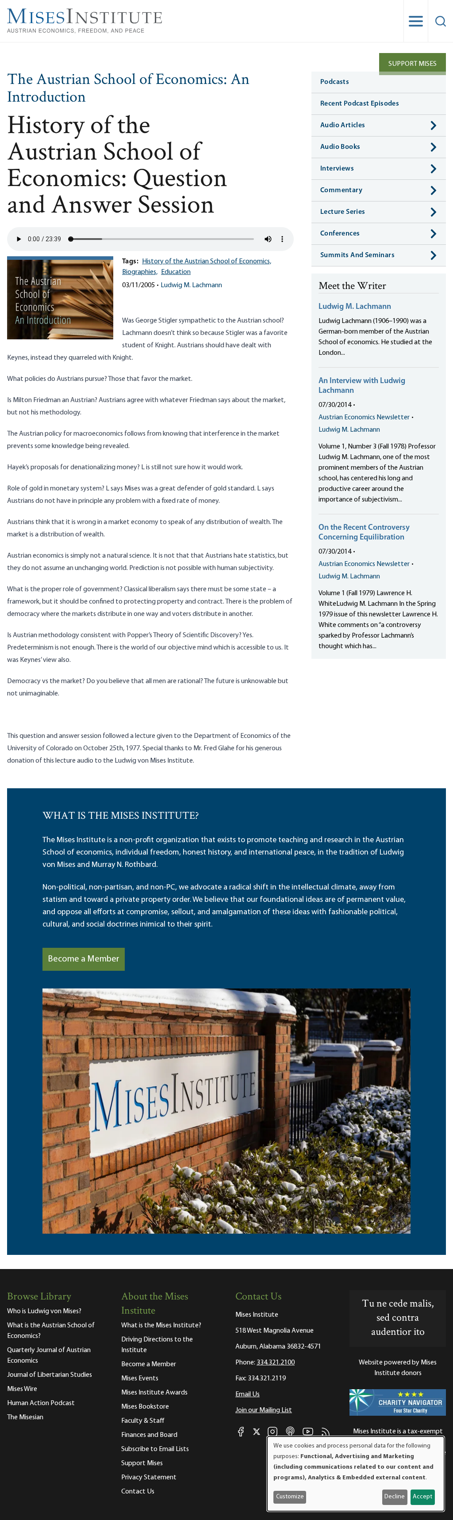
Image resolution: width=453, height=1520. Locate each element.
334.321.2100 (276, 1362)
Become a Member (83, 959)
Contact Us (137, 1491)
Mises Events (139, 1378)
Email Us (247, 1394)
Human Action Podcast (41, 1403)
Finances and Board (149, 1435)
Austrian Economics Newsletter (364, 417)
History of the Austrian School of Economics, (206, 261)
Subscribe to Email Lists (155, 1449)
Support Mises (412, 64)
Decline (394, 1496)
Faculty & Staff (143, 1421)
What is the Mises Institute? (161, 1325)
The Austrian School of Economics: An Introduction (128, 89)
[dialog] (355, 1473)
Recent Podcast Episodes (359, 103)
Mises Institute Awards (154, 1392)
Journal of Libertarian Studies (49, 1375)
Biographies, (139, 272)
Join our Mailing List (263, 1410)
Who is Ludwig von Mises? (44, 1311)
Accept (422, 1496)
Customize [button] (290, 1496)
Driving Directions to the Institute (157, 1345)
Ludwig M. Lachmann (191, 285)
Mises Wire (22, 1389)
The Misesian (25, 1417)
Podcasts (334, 82)
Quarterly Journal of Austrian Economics (49, 1355)
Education (176, 272)
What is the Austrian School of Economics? (51, 1331)
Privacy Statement (149, 1477)
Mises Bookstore (145, 1406)
